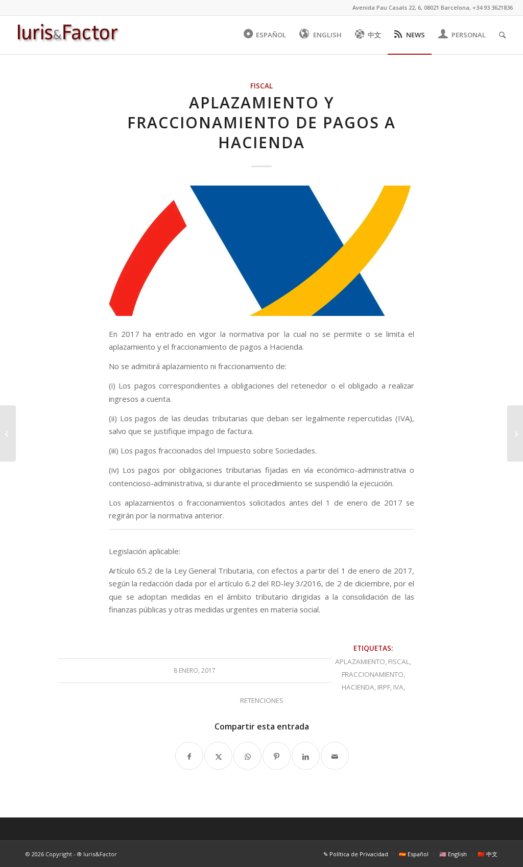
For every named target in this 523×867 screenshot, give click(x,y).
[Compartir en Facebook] (189, 756)
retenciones (261, 700)
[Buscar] (502, 35)
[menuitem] (265, 35)
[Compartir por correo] (335, 756)
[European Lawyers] (8, 433)
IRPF (383, 687)
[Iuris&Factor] (67, 35)
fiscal (399, 661)
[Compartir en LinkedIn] (306, 756)
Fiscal (261, 85)
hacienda (358, 687)
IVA (398, 687)
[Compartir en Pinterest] (277, 756)
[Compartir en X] (218, 756)
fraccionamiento (372, 674)
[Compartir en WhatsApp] (247, 756)
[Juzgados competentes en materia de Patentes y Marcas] (515, 433)
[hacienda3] (261, 250)
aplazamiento (360, 661)
